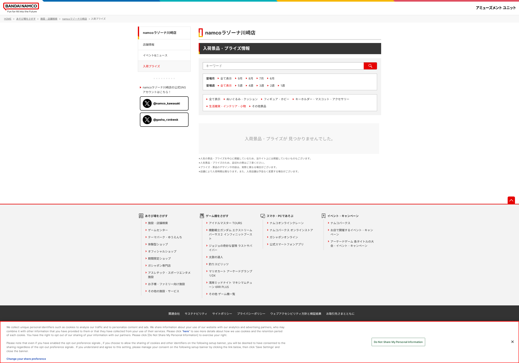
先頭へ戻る (511, 200)
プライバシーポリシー (251, 313)
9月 (240, 78)
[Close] (512, 341)
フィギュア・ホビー (276, 99)
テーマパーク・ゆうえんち (165, 237)
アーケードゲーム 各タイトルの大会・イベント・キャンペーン (352, 243)
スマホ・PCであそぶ (280, 216)
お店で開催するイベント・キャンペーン (351, 232)
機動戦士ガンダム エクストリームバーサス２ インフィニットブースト (230, 234)
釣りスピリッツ (219, 264)
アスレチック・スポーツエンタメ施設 (169, 275)
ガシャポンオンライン (284, 237)
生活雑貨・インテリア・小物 (227, 106)
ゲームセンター (158, 230)
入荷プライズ (151, 66)
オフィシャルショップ (162, 251)
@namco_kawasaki (166, 103)
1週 (283, 85)
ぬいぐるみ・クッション (242, 99)
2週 (272, 85)
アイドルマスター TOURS (225, 223)
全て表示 (226, 78)
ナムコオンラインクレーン (287, 223)
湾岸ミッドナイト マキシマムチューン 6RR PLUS (230, 285)
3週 (261, 85)
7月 (261, 78)
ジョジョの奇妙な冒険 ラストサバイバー (230, 248)
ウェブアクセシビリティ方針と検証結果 (295, 313)
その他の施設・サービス (163, 291)
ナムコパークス (340, 223)
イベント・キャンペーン (343, 216)
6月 (272, 78)
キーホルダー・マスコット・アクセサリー (322, 99)
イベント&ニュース (155, 55)
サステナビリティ (196, 313)
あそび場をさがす (156, 216)
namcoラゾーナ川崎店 (159, 33)
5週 (240, 85)
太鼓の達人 (216, 257)
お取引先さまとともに (340, 313)
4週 (251, 85)
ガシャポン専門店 (159, 265)
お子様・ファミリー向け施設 (166, 284)
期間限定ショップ (159, 258)
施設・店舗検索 (158, 223)
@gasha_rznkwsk (165, 119)
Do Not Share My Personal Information (398, 342)
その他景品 (259, 106)
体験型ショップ (158, 244)
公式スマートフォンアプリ (287, 244)
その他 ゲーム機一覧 (222, 294)
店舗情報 (148, 44)
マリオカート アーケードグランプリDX (230, 273)
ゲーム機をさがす (217, 216)
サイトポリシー (222, 313)
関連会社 (174, 313)
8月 (251, 78)
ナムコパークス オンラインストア (291, 230)
